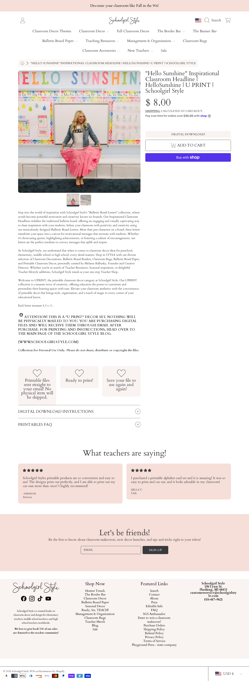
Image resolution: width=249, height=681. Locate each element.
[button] (213, 20)
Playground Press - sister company (154, 645)
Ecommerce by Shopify (51, 671)
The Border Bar (169, 31)
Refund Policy (154, 634)
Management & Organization (149, 40)
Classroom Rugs (95, 618)
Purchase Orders (154, 626)
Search (154, 591)
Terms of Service (154, 641)
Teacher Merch (95, 622)
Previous (22, 131)
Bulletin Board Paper (58, 40)
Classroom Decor (92, 31)
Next (136, 131)
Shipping (152, 111)
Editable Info (154, 606)
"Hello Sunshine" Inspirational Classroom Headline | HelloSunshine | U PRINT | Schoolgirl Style (113, 63)
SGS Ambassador (154, 614)
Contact (154, 595)
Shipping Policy (154, 630)
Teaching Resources (101, 40)
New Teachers (139, 50)
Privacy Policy (154, 637)
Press (154, 603)
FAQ (154, 610)
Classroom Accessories (99, 50)
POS (32, 671)
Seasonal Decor (95, 606)
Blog (95, 626)
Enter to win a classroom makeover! (154, 620)
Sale (94, 630)
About (154, 599)
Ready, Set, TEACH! (95, 610)
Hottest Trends (95, 591)
